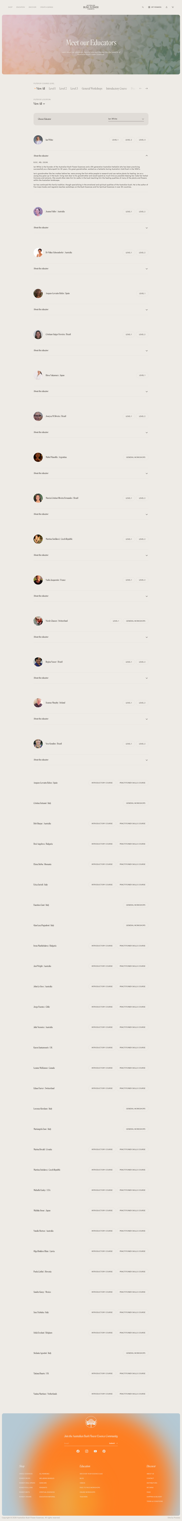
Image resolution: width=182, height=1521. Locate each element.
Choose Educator (44, 119)
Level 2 (63, 88)
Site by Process (174, 1518)
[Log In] (166, 7)
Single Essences (26, 1474)
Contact (150, 1478)
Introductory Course (116, 88)
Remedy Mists (24, 1492)
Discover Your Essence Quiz (91, 1474)
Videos (82, 1483)
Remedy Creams (25, 1497)
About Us (150, 1474)
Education (85, 1466)
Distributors (152, 1483)
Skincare (43, 1483)
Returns (150, 1487)
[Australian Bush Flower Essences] (91, 7)
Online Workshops (87, 1492)
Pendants (43, 1487)
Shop (22, 1466)
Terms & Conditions (155, 1501)
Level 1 (52, 88)
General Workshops (92, 88)
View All (41, 88)
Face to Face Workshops (90, 1487)
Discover (151, 1466)
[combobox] (146, 7)
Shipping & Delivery (154, 1497)
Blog (82, 1478)
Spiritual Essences (47, 1492)
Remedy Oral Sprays (27, 1483)
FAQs (149, 1492)
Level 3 (74, 88)
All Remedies (44, 1474)
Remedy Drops (24, 1478)
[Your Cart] (173, 7)
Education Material (47, 1497)
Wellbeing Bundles (46, 1478)
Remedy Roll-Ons (26, 1487)
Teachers (84, 1497)
